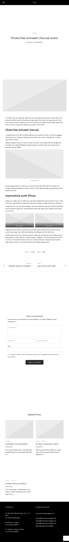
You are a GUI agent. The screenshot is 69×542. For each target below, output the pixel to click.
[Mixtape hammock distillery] (19, 469)
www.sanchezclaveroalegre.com (45, 513)
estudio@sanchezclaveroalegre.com (46, 523)
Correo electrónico (43, 341)
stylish (44, 252)
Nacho (30, 42)
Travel (38, 441)
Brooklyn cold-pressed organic (47, 444)
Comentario (12, 328)
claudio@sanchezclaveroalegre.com (46, 521)
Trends (34, 33)
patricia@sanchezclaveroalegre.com (46, 518)
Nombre (11, 341)
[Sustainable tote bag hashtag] (19, 429)
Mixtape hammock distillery (15, 483)
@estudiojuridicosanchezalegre (45, 526)
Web (9, 346)
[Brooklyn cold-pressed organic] (50, 429)
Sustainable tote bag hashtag (16, 444)
